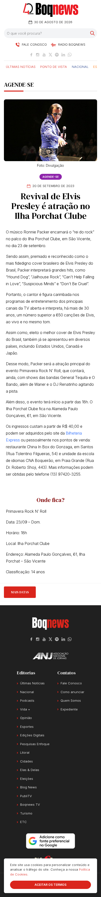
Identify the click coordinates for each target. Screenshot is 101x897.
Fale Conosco (71, 683)
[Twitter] (50, 55)
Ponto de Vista (53, 66)
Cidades (26, 761)
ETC (23, 822)
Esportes (27, 727)
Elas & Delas (29, 770)
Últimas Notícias (21, 66)
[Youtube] (44, 55)
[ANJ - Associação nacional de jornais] (50, 656)
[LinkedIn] (63, 55)
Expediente (69, 709)
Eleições (26, 779)
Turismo (26, 813)
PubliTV (26, 796)
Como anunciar (72, 692)
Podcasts (27, 700)
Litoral (24, 752)
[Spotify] (57, 55)
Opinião (26, 718)
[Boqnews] (50, 10)
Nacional (80, 66)
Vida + (25, 709)
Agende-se (50, 176)
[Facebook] (31, 55)
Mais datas (20, 592)
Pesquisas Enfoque (35, 744)
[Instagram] (37, 55)
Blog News (28, 787)
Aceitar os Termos (50, 885)
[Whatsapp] (69, 55)
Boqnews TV (30, 804)
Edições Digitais (32, 735)
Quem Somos (71, 700)
